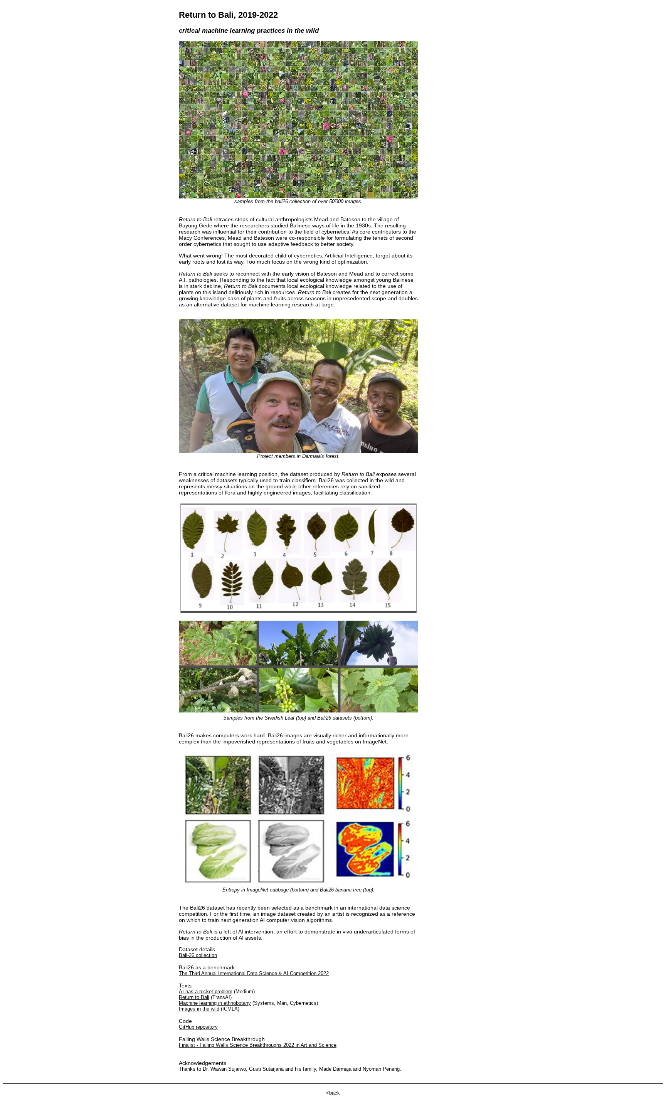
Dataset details (297, 929)
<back (333, 1093)
